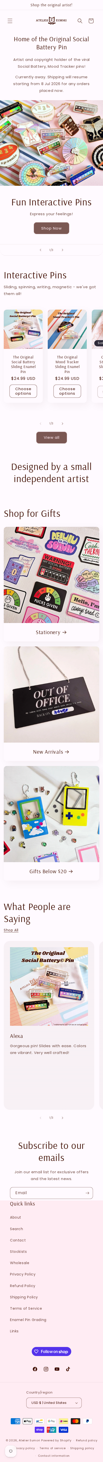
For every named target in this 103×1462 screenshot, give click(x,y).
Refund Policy (23, 1285)
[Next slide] (62, 249)
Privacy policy (24, 1448)
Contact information (54, 1456)
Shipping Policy (24, 1297)
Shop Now (51, 228)
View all (52, 437)
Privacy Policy (23, 1274)
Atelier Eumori (29, 1440)
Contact (18, 1240)
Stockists (18, 1251)
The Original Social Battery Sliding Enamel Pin (23, 364)
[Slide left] (40, 423)
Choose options (23, 391)
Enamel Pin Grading (28, 1319)
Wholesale (19, 1262)
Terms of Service (26, 1308)
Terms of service (53, 1448)
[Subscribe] (87, 1193)
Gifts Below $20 (48, 871)
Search (16, 1228)
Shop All (11, 930)
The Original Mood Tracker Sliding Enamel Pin (67, 364)
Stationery (48, 632)
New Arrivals (48, 751)
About (15, 1217)
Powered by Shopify (56, 1440)
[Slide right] (62, 423)
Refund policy (86, 1440)
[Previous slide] (40, 249)
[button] (10, 20)
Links (14, 1331)
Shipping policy (82, 1448)
